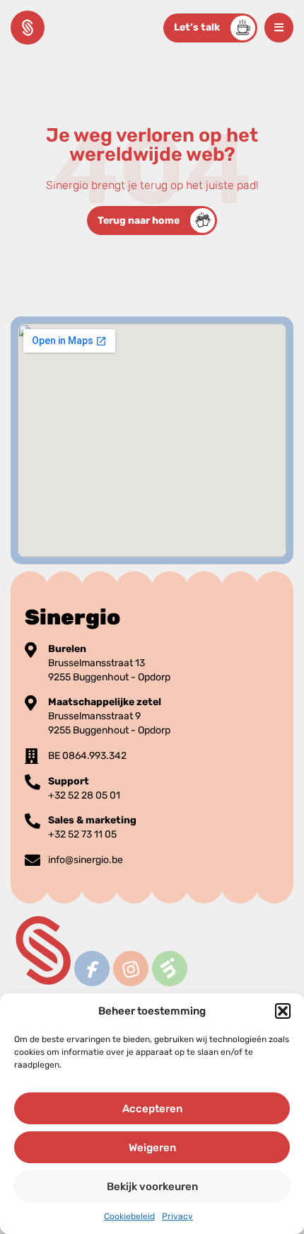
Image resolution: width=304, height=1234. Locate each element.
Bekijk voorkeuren (152, 1186)
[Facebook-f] (91, 968)
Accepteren (152, 1108)
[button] (283, 1011)
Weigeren (152, 1147)
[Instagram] (130, 968)
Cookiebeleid (129, 1216)
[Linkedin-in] (169, 968)
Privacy (177, 1216)
